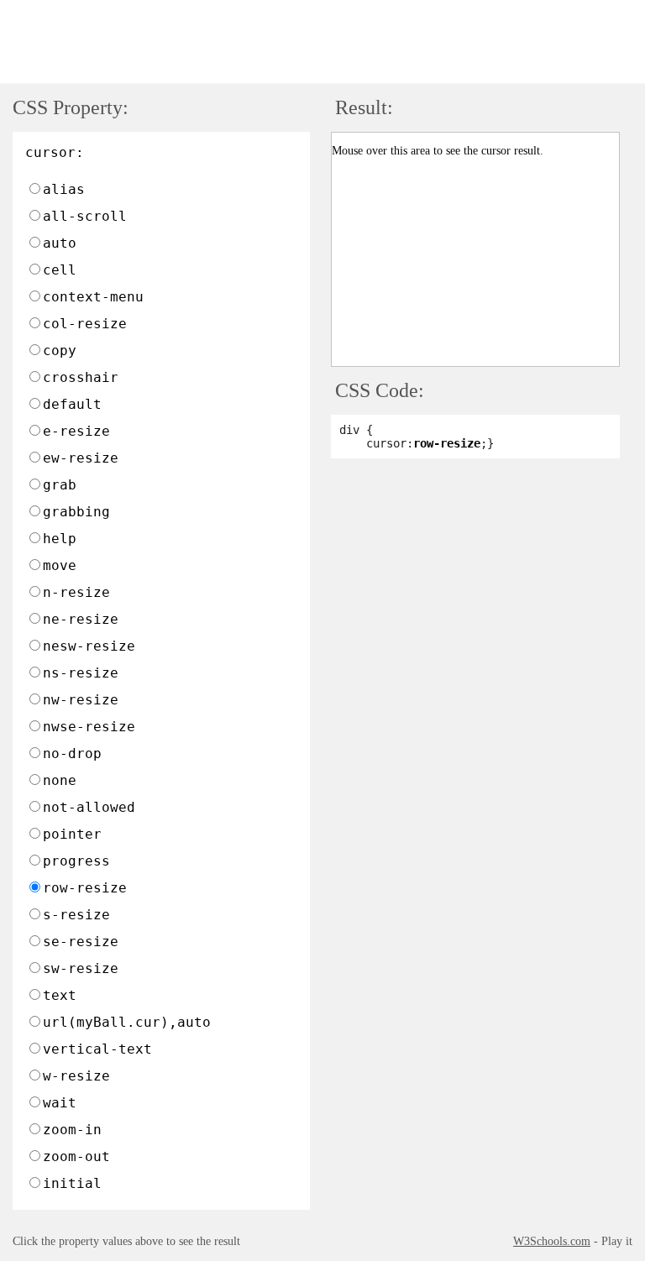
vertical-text (97, 1049)
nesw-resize (89, 646)
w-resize (76, 1076)
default (72, 404)
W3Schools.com (551, 1241)
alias (64, 189)
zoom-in (72, 1130)
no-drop (72, 753)
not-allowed (89, 807)
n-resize (76, 592)
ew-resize (80, 458)
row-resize (85, 888)
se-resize (80, 942)
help (59, 539)
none (59, 780)
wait (59, 1103)
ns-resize (80, 673)
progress (76, 861)
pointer (72, 834)
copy (59, 350)
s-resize (76, 915)
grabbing (76, 512)
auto (59, 243)
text (59, 995)
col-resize (85, 324)
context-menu (93, 297)
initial (72, 1183)
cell (59, 270)
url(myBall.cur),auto (127, 1022)
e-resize (76, 431)
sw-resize (80, 968)
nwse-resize (89, 727)
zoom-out (76, 1156)
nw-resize (80, 700)
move (59, 565)
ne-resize (80, 619)
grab (59, 485)
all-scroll (85, 216)
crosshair (80, 377)
